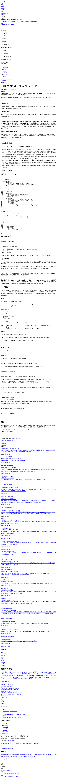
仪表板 (8, 559)
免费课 (2, 9)
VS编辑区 (3, 646)
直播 (13, 24)
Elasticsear (3, 476)
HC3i (12, 711)
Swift (2, 580)
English (5, 730)
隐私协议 (5, 733)
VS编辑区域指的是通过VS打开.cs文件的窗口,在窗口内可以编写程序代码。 (19, 641)
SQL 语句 (6, 569)
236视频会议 (9, 756)
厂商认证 (22, 21)
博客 (2, 3)
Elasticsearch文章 (8, 467)
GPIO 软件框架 (7, 590)
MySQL (2, 569)
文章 (2, 24)
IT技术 (25, 21)
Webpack (3, 608)
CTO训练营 (18, 717)
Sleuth (7, 440)
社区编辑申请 (4, 80)
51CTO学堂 (6, 717)
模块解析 (6, 484)
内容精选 (5, 67)
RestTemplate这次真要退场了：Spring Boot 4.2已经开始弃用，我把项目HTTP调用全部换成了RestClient (31, 677)
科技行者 (25, 754)
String (4, 588)
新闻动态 (5, 725)
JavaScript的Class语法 (10, 520)
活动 (4, 76)
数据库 (7, 476)
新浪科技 (3, 754)
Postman (2, 549)
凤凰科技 (16, 754)
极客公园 (4, 756)
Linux (9, 598)
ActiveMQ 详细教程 (9, 529)
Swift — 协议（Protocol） (9, 571)
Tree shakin (9, 608)
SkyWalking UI (7, 551)
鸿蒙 (13, 636)
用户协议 (5, 731)
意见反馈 (5, 728)
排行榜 (9, 19)
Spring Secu (8, 465)
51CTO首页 (3, 1)
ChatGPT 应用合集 (8, 621)
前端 (7, 588)
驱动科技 (20, 754)
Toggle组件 (9, 636)
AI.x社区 (23, 714)
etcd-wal (2, 484)
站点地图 (5, 727)
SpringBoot (3, 465)
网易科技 (11, 754)
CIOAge (9, 711)
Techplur (15, 711)
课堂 (8, 24)
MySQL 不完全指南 (9, 561)
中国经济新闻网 (46, 754)
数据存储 (11, 476)
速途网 (41, 754)
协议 (4, 580)
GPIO (2, 598)
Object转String (7, 581)
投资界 (25, 756)
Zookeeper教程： (9, 487)
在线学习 (3, 23)
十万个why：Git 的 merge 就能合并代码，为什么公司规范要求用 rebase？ (18, 678)
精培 (10, 717)
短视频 (12, 19)
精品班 (2, 6)
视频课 (2, 19)
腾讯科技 (7, 754)
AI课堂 (2, 14)
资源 (4, 24)
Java (12, 538)
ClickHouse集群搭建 (8, 610)
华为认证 (17, 21)
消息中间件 (3, 538)
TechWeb (29, 754)
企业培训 (3, 11)
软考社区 (3, 8)
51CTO (5, 711)
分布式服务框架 (9, 496)
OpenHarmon (4, 636)
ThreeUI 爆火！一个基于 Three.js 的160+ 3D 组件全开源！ (15, 672)
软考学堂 (19, 19)
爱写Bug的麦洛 (16, 438)
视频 (4, 69)
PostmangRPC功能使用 (10, 541)
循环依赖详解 (8, 499)
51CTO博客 (6, 714)
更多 (7, 682)
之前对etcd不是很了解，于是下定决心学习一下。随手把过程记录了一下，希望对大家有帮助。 (24, 479)
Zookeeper (3, 496)
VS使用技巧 (6, 639)
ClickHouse (3, 618)
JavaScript (3, 528)
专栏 (10, 24)
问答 (6, 24)
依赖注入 (5, 507)
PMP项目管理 (30, 21)
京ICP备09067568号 (10, 740)
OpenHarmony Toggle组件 (9, 629)
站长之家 (37, 754)
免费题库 (36, 21)
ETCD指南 (7, 478)
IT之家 (52, 754)
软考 (9, 21)
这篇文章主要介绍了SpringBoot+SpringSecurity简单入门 (14, 460)
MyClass (9, 528)
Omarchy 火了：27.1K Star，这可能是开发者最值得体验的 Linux (18, 673)
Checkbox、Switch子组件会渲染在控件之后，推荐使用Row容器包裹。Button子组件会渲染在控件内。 (25, 631)
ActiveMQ (8, 538)
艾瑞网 (33, 754)
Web (12, 465)
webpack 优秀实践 (8, 600)
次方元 (29, 756)
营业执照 (3, 748)
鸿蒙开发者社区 (4, 13)
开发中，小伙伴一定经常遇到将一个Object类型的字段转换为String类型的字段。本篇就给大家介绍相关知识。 (27, 583)
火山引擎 (33, 756)
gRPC (5, 549)
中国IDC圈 (15, 756)
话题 (4, 71)
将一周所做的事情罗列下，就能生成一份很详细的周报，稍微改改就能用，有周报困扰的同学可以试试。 (26, 623)
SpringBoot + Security (11, 458)
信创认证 (13, 21)
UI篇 (11, 559)
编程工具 (7, 646)
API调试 (9, 549)
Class (6, 528)
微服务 (11, 440)
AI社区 (5, 72)
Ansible (2, 518)
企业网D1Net (21, 756)
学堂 (2, 4)
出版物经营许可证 (9, 748)
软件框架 (5, 598)
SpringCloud (3, 440)
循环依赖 (10, 507)
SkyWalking (3, 559)
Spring (2, 507)
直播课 (15, 19)
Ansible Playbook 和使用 (10, 510)
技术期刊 (5, 74)
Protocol (7, 580)
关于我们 (5, 723)
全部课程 (3, 21)
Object (2, 588)
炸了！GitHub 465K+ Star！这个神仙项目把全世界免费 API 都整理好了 (30, 675)
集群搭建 (8, 618)
